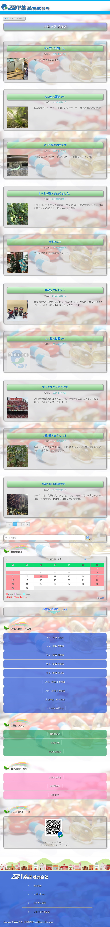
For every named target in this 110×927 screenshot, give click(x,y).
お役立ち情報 (55, 777)
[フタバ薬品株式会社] (26, 6)
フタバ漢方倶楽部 (55, 708)
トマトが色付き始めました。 (55, 193)
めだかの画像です (55, 96)
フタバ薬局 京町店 (55, 664)
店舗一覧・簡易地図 (55, 699)
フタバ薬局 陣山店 (55, 673)
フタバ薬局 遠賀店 (55, 637)
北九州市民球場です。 (55, 484)
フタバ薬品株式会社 (26, 922)
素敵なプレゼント (55, 290)
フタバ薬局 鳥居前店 (55, 690)
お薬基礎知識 (55, 751)
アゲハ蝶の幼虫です (55, 145)
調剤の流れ (55, 734)
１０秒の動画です (55, 338)
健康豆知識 (55, 786)
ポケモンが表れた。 (55, 48)
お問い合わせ (40, 894)
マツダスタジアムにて (55, 387)
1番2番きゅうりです (55, 435)
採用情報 (55, 795)
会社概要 (38, 885)
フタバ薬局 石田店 (55, 646)
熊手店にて (55, 241)
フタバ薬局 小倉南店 (55, 682)
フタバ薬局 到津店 (55, 655)
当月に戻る (100, 598)
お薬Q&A (55, 743)
